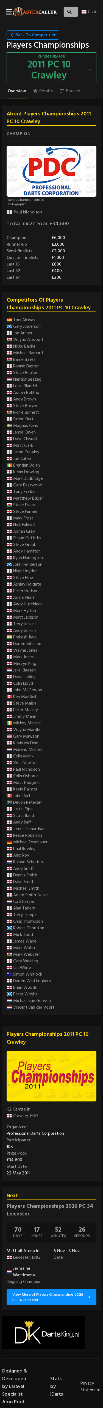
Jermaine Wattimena (24, 1271)
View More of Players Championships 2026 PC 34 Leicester (47, 1297)
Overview (17, 90)
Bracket (73, 90)
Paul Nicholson (28, 212)
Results (46, 90)
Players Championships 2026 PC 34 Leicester (50, 1210)
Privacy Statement (90, 1386)
